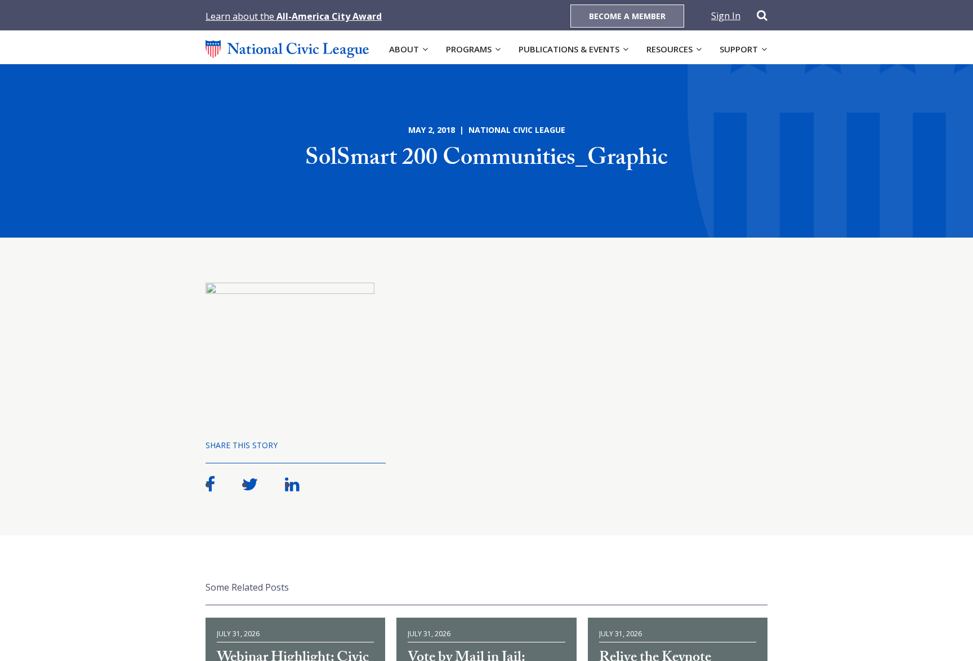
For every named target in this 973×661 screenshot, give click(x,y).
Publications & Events (569, 49)
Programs (469, 49)
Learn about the (294, 16)
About (404, 49)
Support (739, 49)
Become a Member (627, 16)
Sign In (725, 16)
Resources (669, 49)
